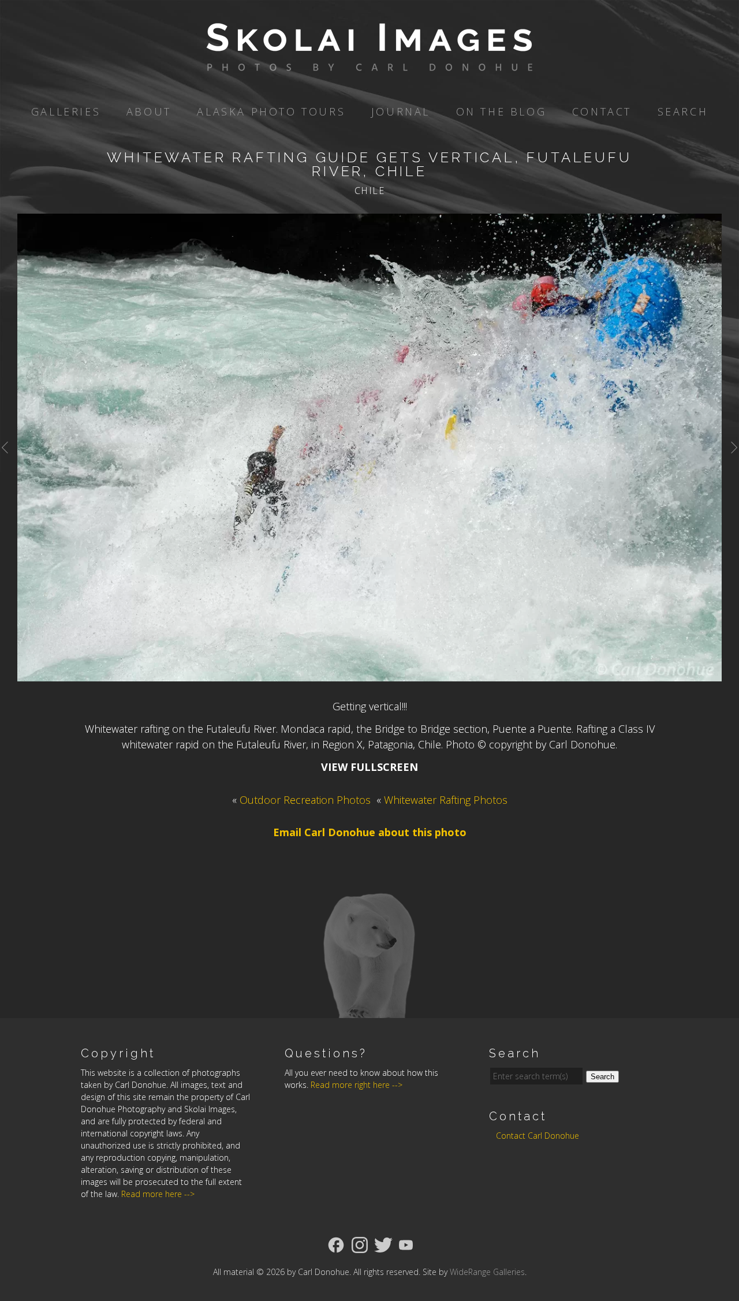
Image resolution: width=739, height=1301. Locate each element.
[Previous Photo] (8, 461)
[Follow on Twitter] (383, 1244)
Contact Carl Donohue (537, 1135)
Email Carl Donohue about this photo (369, 832)
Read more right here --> (356, 1084)
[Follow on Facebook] (336, 1244)
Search (683, 111)
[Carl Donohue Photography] (369, 63)
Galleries (65, 111)
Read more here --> (158, 1193)
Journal (400, 111)
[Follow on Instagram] (360, 1244)
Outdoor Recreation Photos (305, 800)
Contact (602, 111)
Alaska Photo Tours (271, 111)
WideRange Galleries (487, 1271)
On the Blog (501, 111)
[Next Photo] (730, 461)
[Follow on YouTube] (406, 1244)
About (148, 111)
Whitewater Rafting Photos (445, 800)
